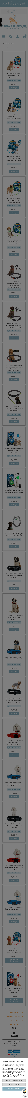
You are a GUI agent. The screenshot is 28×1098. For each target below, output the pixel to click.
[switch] (24, 1096)
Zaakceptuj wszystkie (14, 1089)
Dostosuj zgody (14, 1084)
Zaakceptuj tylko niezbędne (14, 1080)
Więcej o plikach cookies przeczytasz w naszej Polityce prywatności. (13, 1076)
